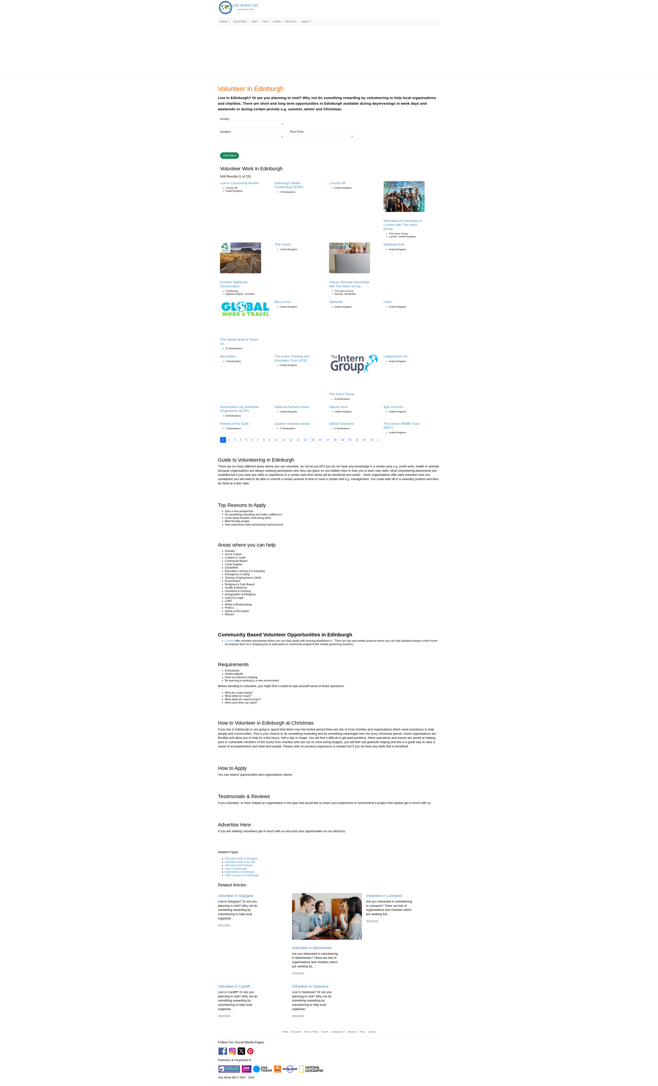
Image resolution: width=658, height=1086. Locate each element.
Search (324, 1031)
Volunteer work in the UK (240, 862)
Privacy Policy (311, 1031)
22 (364, 439)
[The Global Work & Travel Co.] (245, 310)
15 (312, 439)
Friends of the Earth (234, 423)
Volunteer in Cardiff (234, 986)
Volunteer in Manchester (312, 948)
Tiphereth (336, 302)
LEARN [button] (277, 21)
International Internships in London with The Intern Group (402, 225)
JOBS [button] (255, 21)
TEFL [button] (266, 21)
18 (335, 439)
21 (357, 439)
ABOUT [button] (305, 21)
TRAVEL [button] (224, 21)
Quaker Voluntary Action (292, 423)
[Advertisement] (329, 51)
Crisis (387, 302)
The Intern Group (341, 394)
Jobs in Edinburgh (236, 868)
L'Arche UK (337, 183)
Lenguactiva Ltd (395, 356)
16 (320, 439)
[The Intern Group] (354, 365)
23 (371, 439)
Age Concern (393, 407)
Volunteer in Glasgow (235, 896)
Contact (372, 1031)
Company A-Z (338, 1031)
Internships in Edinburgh (239, 871)
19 (342, 439)
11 (283, 439)
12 (290, 439)
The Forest (283, 244)
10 (276, 439)
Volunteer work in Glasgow (241, 858)
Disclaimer (296, 1031)
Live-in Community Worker (239, 183)
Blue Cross (283, 302)
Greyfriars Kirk (393, 244)
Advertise (352, 1031)
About (285, 1031)
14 (305, 439)
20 (349, 439)
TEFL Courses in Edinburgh (242, 875)
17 (327, 439)
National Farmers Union (292, 407)
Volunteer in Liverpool (384, 896)
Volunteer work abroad (238, 865)
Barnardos (227, 356)
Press (362, 1031)
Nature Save (338, 407)
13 (298, 439)
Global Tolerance (341, 423)
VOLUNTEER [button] (240, 21)
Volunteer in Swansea (310, 986)
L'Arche (229, 640)
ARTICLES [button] (291, 21)
